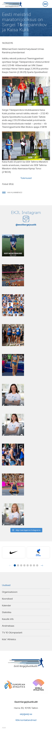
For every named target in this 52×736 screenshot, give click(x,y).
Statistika (6, 612)
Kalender (6, 605)
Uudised (6, 585)
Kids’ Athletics (9, 639)
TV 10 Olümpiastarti (12, 632)
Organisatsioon (9, 592)
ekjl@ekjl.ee (26, 714)
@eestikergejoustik (26, 224)
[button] (15, 565)
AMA (4, 728)
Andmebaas (8, 626)
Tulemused (26, 178)
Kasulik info (8, 619)
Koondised (7, 599)
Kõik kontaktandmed (26, 720)
